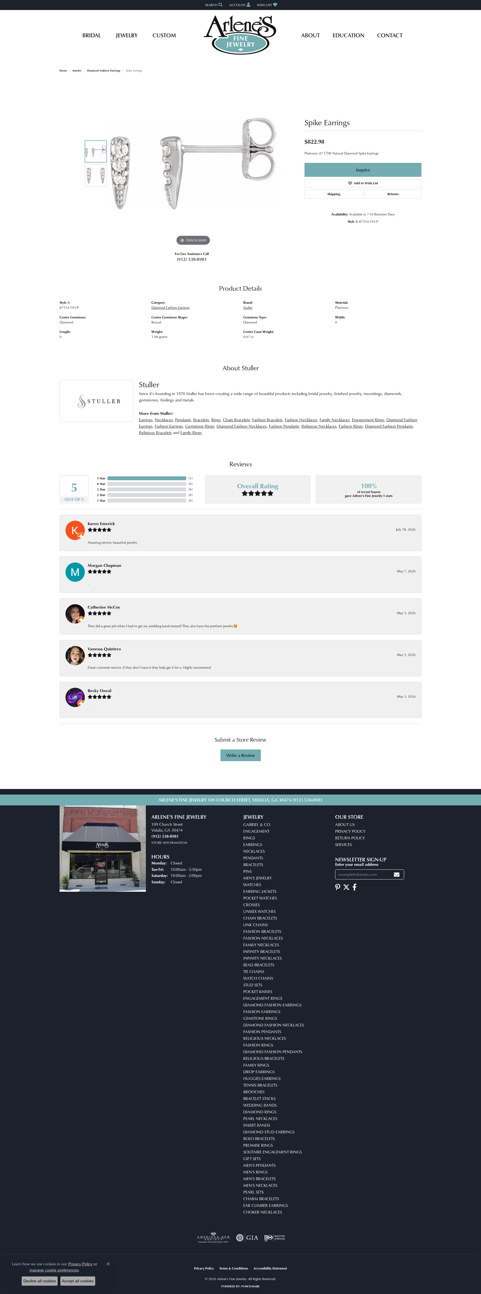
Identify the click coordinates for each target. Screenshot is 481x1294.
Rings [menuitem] (249, 838)
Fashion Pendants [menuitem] (262, 1032)
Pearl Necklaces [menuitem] (260, 1118)
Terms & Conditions (233, 1268)
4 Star (101, 483)
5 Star (101, 478)
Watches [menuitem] (252, 885)
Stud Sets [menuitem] (252, 985)
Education (348, 35)
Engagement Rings (368, 420)
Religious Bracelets (155, 432)
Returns (393, 194)
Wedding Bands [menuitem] (260, 1105)
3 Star (101, 489)
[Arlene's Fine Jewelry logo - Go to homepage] (241, 35)
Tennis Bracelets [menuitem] (260, 1085)
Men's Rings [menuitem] (255, 1172)
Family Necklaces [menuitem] (261, 945)
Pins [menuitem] (247, 871)
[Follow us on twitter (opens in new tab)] (346, 887)
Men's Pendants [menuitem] (259, 1165)
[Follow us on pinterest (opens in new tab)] (337, 887)
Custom (164, 35)
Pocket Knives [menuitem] (257, 991)
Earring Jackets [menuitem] (259, 891)
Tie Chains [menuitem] (253, 971)
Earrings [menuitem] (252, 844)
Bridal (91, 35)
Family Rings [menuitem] (256, 1065)
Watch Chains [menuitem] (258, 978)
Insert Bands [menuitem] (256, 1125)
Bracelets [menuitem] (253, 864)
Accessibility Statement (270, 1268)
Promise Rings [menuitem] (258, 1145)
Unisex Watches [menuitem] (259, 911)
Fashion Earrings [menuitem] (261, 1011)
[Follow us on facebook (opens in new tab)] (354, 887)
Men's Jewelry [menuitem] (257, 878)
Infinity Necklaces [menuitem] (262, 958)
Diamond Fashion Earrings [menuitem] (272, 1005)
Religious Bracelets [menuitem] (263, 1058)
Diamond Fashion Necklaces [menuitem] (273, 1025)
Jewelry (127, 35)
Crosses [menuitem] (251, 905)
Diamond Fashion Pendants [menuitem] (272, 1052)
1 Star (101, 500)
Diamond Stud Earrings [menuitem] (269, 1132)
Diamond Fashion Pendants (389, 426)
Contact (390, 35)
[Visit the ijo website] (274, 1238)
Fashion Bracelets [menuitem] (262, 931)
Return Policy (350, 838)
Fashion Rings (351, 426)
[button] (213, 5)
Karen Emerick (101, 523)
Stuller (247, 307)
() (190, 478)
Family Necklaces (335, 420)
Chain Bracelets (236, 420)
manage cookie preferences (54, 1270)
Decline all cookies (39, 1281)
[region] (193, 163)
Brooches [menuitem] (253, 1092)
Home (63, 70)
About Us (345, 824)
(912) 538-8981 (192, 259)
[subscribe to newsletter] (396, 874)
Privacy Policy (350, 831)
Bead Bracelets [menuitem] (258, 965)
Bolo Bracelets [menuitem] (259, 1138)
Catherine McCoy (104, 607)
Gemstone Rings (199, 426)
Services (343, 844)
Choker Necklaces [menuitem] (262, 1212)
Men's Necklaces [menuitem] (260, 1185)
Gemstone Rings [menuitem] (260, 1018)
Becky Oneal (99, 690)
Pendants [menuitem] (253, 858)
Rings (216, 420)
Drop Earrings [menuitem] (258, 1072)
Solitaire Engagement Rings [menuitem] (272, 1152)
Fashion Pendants (284, 426)
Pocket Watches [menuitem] (260, 898)
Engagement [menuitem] (256, 831)
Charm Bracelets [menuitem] (261, 1199)
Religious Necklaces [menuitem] (264, 1038)
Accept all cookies (78, 1281)
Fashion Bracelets (267, 420)
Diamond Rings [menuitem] (259, 1112)
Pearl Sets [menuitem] (253, 1192)
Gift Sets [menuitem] (252, 1158)
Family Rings (191, 432)
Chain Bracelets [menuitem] (260, 918)
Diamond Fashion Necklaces (242, 426)
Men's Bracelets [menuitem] (259, 1179)
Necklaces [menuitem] (254, 851)
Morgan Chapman (104, 565)
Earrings (146, 420)
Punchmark (250, 1286)
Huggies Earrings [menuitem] (262, 1078)
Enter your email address (356, 864)
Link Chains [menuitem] (255, 925)
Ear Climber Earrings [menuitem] (265, 1205)
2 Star (101, 494)
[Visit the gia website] (247, 1238)
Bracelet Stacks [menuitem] (259, 1098)
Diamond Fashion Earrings (103, 70)
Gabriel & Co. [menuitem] (257, 824)
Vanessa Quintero (104, 649)
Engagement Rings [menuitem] (262, 998)
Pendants (183, 420)
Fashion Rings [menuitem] (258, 1045)
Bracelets (201, 420)
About (310, 35)
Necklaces (164, 420)
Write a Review (240, 755)
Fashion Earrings (169, 426)
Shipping (333, 194)
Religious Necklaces (319, 426)
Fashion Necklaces (301, 420)
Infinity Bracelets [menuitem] (261, 951)
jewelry (77, 70)
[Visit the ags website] (213, 1238)
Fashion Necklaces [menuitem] (263, 938)
